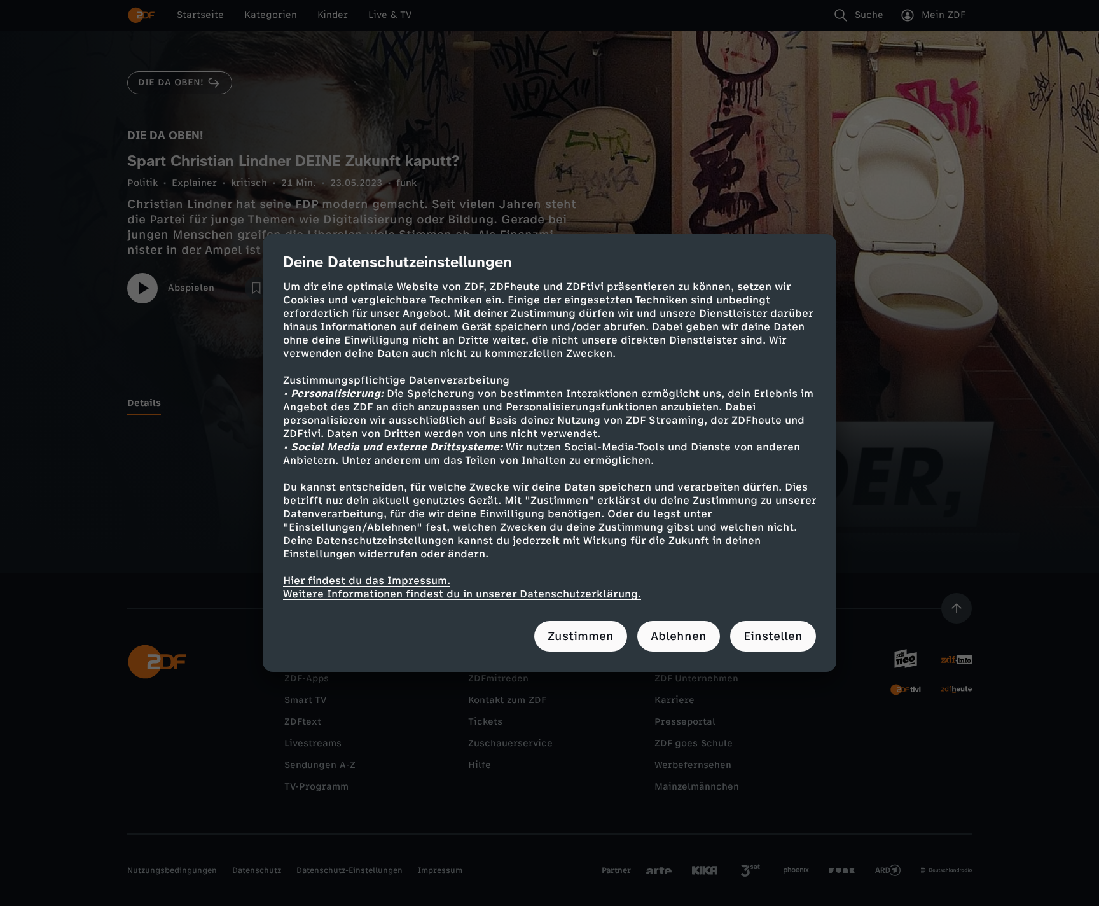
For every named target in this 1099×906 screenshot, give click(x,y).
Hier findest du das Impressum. (366, 581)
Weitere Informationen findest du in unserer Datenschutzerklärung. (462, 594)
